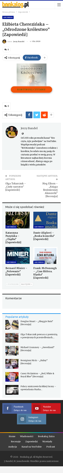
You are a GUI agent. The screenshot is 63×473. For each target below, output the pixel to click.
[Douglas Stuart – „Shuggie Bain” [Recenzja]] (12, 325)
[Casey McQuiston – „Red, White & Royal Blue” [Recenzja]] (12, 377)
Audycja (12, 446)
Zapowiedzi (8, 17)
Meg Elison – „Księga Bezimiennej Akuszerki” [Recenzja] (50, 190)
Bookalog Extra (46, 436)
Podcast (50, 446)
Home (12, 436)
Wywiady (47, 441)
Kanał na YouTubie (32, 446)
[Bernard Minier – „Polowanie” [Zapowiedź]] (18, 255)
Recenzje (16, 441)
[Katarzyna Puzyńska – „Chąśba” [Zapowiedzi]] (18, 220)
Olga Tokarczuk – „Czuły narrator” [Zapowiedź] (15, 186)
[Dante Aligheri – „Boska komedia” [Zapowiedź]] (45, 220)
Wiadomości (26, 436)
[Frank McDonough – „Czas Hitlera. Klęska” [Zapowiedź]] (45, 255)
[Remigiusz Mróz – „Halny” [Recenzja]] (12, 364)
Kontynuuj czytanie (31, 89)
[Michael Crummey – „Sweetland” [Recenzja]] (12, 351)
